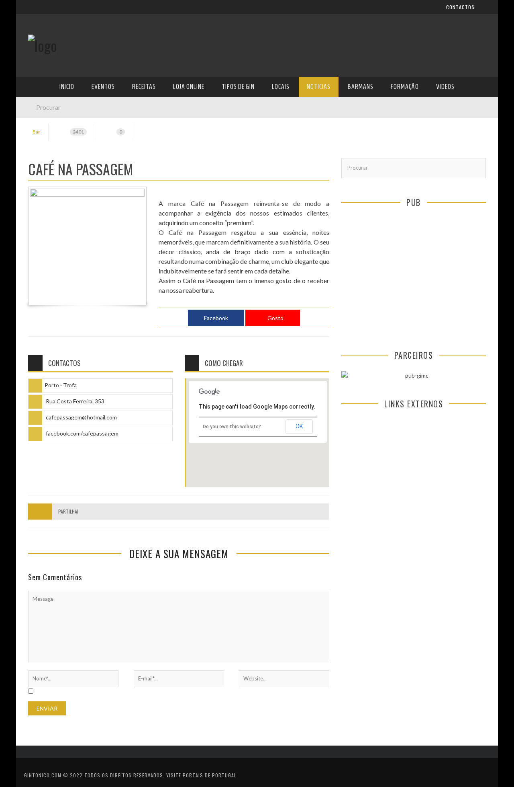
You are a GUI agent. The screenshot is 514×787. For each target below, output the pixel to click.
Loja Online (43, 146)
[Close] (28, 12)
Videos (37, 245)
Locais (37, 179)
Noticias (39, 195)
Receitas (39, 129)
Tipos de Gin (44, 162)
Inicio (35, 96)
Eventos (39, 113)
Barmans (40, 212)
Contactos (43, 53)
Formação (41, 228)
